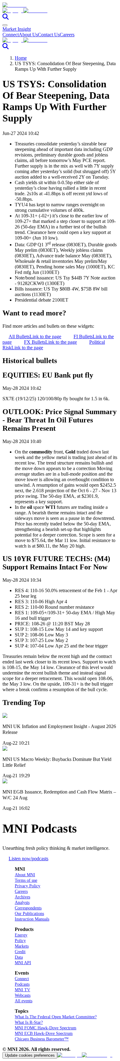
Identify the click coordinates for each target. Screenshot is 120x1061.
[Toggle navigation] (4, 25)
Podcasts (22, 984)
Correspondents (28, 908)
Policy (20, 940)
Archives (22, 897)
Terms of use (26, 880)
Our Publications (29, 913)
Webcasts (22, 995)
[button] (60, 11)
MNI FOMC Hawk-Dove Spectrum (45, 1028)
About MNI (25, 875)
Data (19, 957)
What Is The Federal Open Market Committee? (56, 1017)
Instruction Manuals (32, 919)
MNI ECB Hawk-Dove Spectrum (44, 1033)
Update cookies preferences (30, 1055)
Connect (10, 34)
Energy (21, 935)
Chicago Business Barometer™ (42, 1039)
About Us (28, 34)
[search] (5, 18)
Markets (22, 946)
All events (23, 1001)
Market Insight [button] (16, 29)
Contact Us (49, 34)
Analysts (22, 902)
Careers (67, 34)
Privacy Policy (27, 886)
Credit (20, 951)
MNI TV (22, 990)
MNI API (23, 962)
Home (21, 58)
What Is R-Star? (29, 1022)
